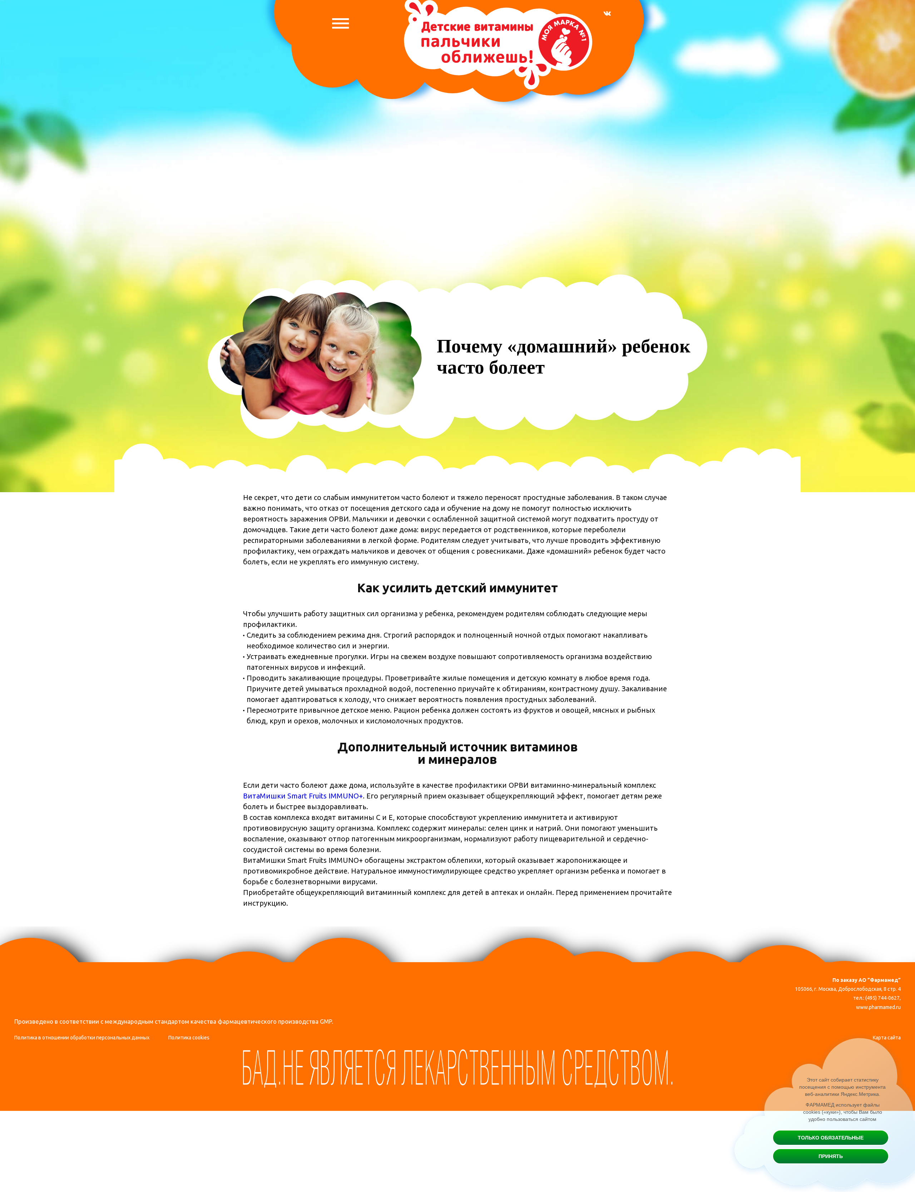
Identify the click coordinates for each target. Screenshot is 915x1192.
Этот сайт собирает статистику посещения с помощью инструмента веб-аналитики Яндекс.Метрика (842, 1087)
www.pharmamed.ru (878, 1007)
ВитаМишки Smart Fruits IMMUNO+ (303, 796)
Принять (830, 1156)
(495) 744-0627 (882, 998)
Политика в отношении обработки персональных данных (81, 1037)
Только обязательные (831, 1138)
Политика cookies (188, 1037)
